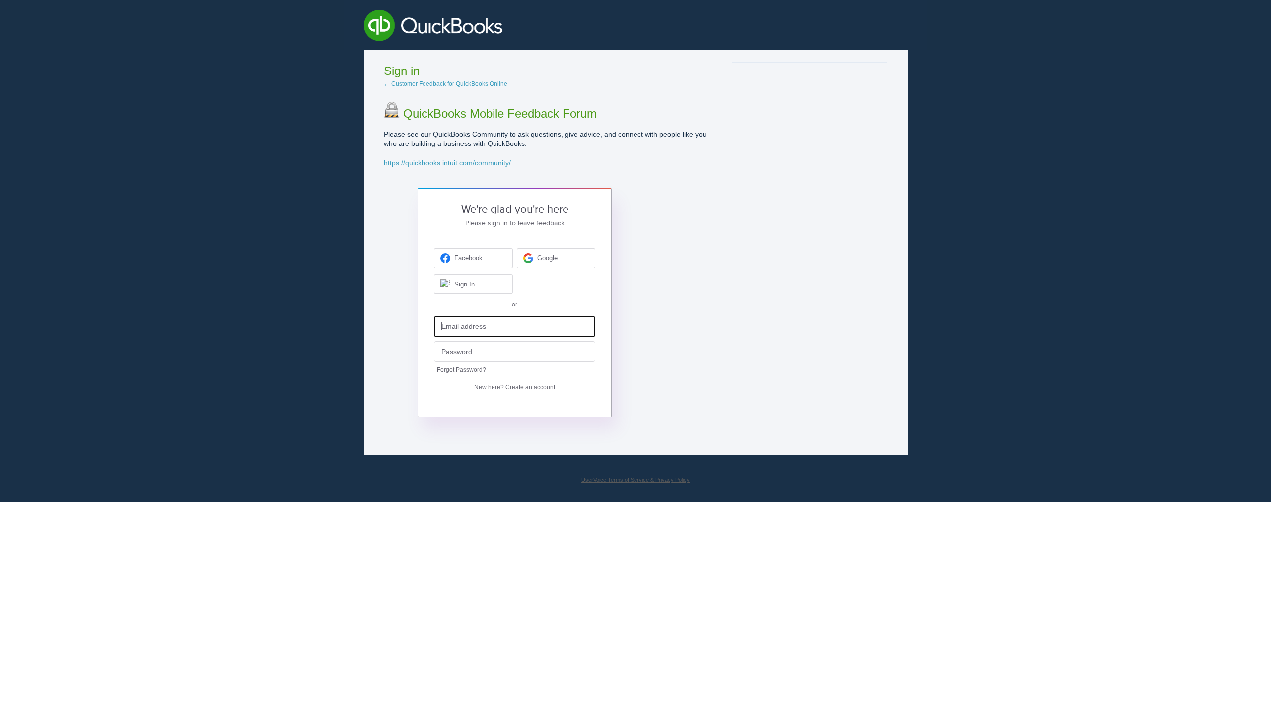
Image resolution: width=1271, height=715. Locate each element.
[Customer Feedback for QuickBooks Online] (505, 27)
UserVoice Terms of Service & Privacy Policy (635, 480)
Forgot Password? (461, 369)
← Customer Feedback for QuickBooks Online (445, 83)
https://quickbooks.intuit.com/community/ (447, 163)
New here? (514, 387)
